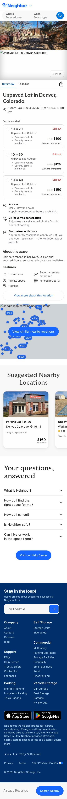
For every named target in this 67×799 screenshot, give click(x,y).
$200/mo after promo (51, 143)
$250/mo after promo (51, 169)
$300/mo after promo (51, 194)
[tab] (8, 84)
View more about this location (33, 295)
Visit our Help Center (33, 555)
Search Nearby (49, 790)
